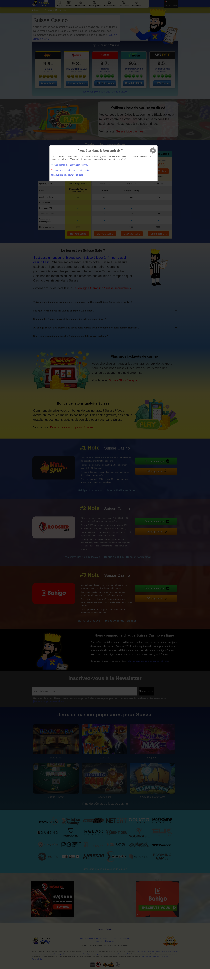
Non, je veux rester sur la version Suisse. (72, 170)
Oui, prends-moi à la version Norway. (71, 165)
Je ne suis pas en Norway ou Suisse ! (67, 175)
